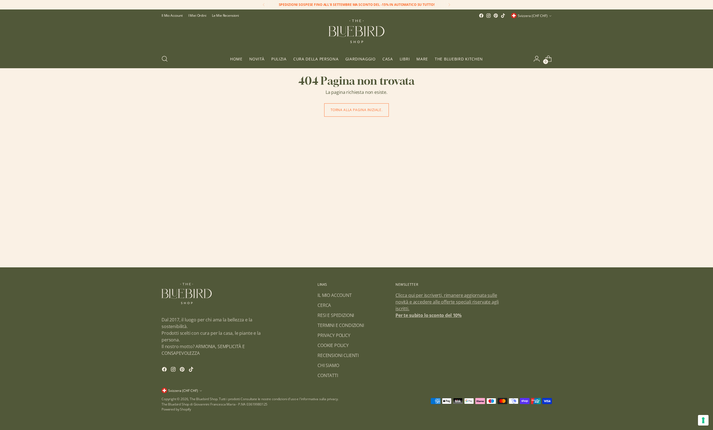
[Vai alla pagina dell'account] (536, 58)
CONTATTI (328, 375)
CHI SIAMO (328, 365)
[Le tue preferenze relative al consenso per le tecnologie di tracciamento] (703, 420)
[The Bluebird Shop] (356, 34)
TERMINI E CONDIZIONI (341, 325)
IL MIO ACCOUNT (335, 295)
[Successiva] (449, 4)
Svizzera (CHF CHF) (533, 15)
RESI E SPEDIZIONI (336, 315)
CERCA (324, 305)
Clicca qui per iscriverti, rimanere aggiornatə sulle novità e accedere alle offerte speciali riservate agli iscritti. (447, 302)
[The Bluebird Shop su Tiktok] (503, 15)
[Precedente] (264, 4)
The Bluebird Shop (203, 399)
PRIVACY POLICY (334, 335)
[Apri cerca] (164, 58)
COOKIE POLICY (333, 345)
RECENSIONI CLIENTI (338, 355)
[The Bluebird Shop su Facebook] (481, 15)
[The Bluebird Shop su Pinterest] (495, 15)
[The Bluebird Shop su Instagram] (488, 15)
